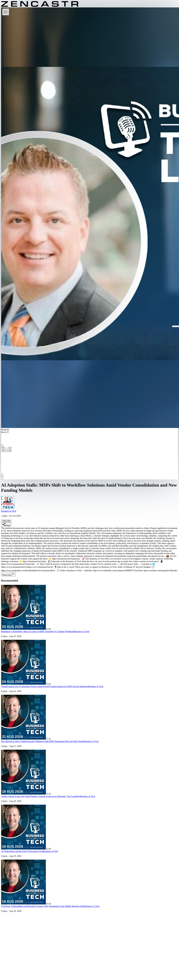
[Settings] (2, 445)
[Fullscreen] (2, 477)
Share (8, 525)
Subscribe (6, 521)
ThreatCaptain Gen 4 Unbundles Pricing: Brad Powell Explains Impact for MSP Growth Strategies (44, 686)
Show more (6, 575)
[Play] (6, 450)
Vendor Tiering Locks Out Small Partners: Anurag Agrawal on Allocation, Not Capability (40, 796)
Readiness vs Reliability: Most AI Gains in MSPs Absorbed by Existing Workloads (37, 631)
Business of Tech (8, 511)
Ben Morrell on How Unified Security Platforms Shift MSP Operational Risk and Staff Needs (42, 741)
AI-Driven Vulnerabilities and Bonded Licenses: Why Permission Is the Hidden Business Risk (42, 906)
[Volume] (2, 475)
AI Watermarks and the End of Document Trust (22, 851)
